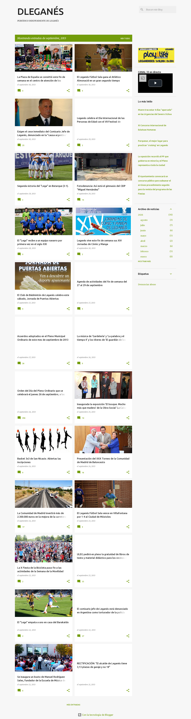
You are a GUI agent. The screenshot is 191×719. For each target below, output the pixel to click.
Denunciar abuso (147, 284)
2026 (140, 214)
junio (143, 230)
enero (143, 256)
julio (142, 225)
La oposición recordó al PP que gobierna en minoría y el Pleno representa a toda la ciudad (153, 160)
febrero (144, 251)
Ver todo (125, 38)
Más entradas (73, 705)
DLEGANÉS (40, 11)
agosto (144, 220)
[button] (68, 91)
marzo (143, 246)
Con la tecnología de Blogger (97, 714)
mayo (143, 235)
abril (142, 241)
